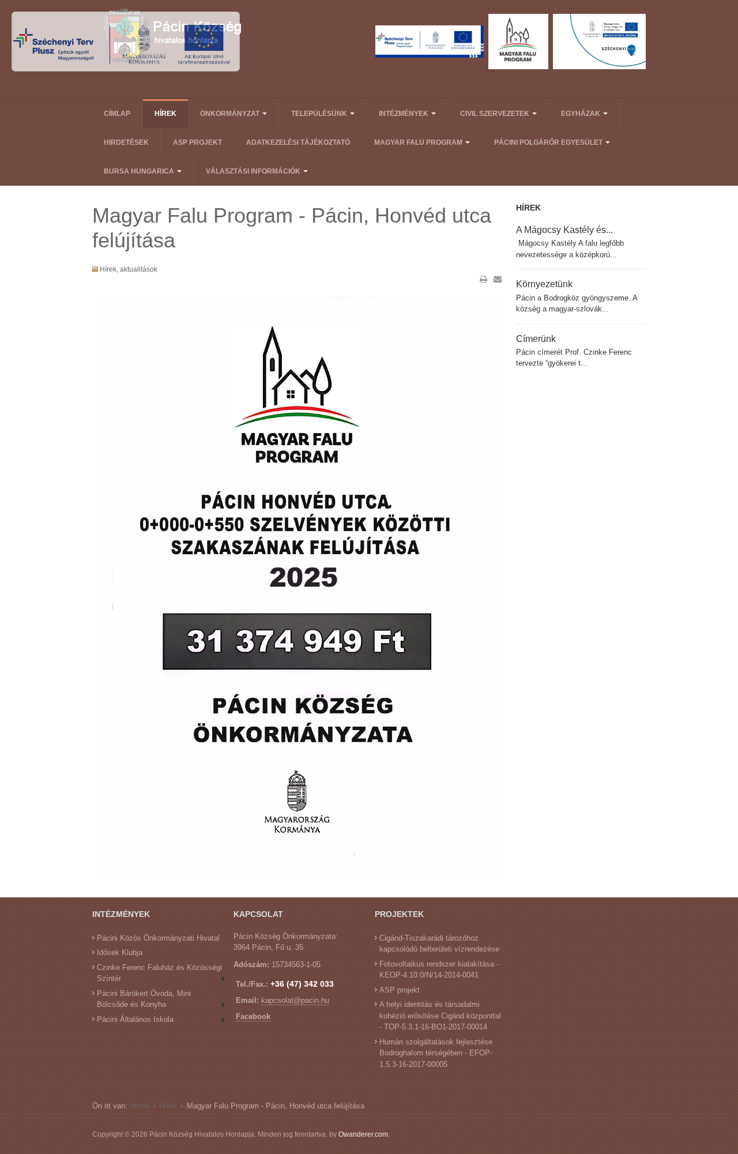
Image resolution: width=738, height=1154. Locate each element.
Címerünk (536, 338)
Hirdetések (126, 142)
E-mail (498, 279)
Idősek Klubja (119, 952)
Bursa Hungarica (140, 171)
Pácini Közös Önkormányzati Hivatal (158, 938)
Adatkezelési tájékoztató (298, 142)
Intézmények (404, 114)
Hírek (165, 114)
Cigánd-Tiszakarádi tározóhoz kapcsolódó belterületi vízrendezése (439, 944)
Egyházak (581, 114)
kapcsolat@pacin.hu (295, 1000)
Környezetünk (544, 284)
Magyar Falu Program (419, 142)
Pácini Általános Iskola (135, 1019)
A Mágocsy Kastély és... (564, 229)
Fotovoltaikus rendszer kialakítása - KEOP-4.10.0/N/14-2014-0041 (439, 970)
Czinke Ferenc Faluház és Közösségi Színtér (159, 973)
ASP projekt (197, 142)
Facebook (253, 1016)
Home (139, 1106)
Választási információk (254, 171)
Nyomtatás (484, 279)
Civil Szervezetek (495, 114)
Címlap (117, 114)
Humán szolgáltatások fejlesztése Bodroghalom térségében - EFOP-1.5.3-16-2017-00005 (435, 1053)
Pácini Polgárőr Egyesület (549, 142)
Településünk (320, 114)
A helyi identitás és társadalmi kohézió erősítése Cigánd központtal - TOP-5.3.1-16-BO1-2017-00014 (440, 1015)
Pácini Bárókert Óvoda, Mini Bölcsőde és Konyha (144, 999)
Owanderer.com (363, 1134)
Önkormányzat (230, 114)
